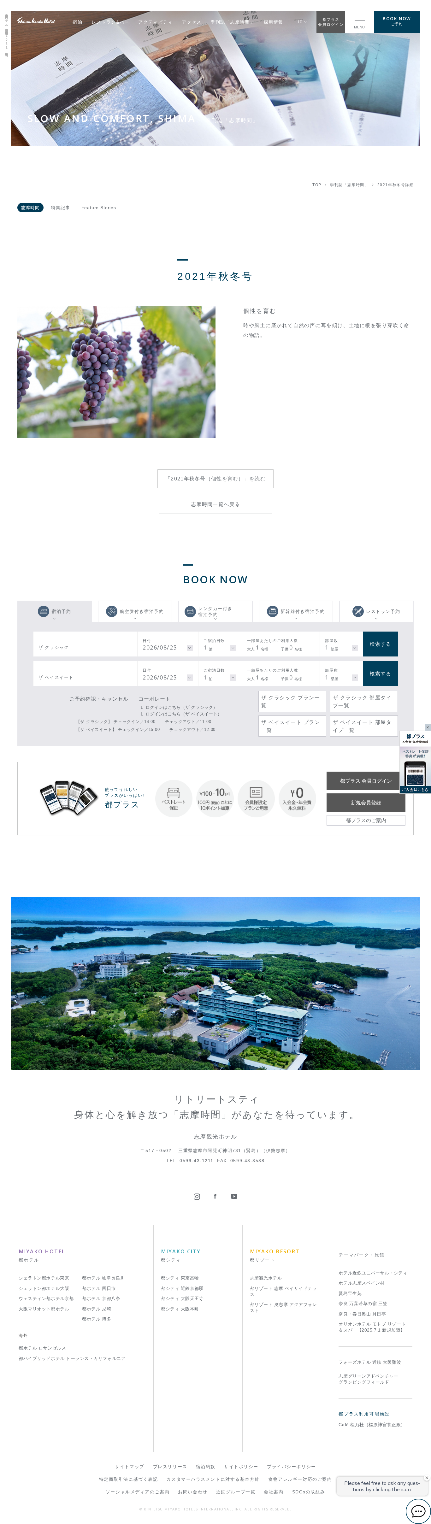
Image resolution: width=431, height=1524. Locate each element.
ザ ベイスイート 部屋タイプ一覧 (362, 726)
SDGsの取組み (308, 1492)
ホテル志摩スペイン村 (361, 1283)
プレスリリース (170, 1466)
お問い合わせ (192, 1492)
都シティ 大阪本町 (180, 1309)
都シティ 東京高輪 (180, 1278)
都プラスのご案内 (366, 820)
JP (300, 22)
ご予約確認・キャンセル (98, 699)
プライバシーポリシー (291, 1466)
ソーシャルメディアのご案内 (137, 1492)
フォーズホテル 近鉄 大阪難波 (370, 1362)
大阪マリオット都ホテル (44, 1309)
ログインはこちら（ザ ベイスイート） (183, 713)
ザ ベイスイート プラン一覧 (290, 726)
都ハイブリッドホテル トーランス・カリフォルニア (72, 1358)
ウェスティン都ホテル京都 (46, 1298)
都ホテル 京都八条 (101, 1298)
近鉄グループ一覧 (235, 1492)
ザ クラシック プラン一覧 (290, 701)
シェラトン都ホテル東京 (44, 1278)
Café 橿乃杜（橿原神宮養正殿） (372, 1424)
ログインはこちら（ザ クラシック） (181, 707)
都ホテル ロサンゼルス (42, 1348)
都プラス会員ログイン (331, 21)
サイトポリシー (241, 1466)
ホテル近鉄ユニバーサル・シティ (373, 1273)
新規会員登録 (366, 802)
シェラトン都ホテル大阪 (44, 1288)
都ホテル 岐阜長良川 (103, 1278)
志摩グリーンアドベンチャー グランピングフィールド (368, 1379)
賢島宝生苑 (350, 1293)
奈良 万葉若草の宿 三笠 (363, 1303)
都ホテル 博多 (96, 1319)
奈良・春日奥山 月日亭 (362, 1314)
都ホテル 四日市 (98, 1288)
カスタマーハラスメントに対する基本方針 (213, 1479)
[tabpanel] (116, 372)
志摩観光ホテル (266, 1278)
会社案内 (273, 1492)
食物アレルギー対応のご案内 (300, 1479)
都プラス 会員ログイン (366, 781)
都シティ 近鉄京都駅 (182, 1288)
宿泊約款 (206, 1466)
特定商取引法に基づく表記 (128, 1479)
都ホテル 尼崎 (96, 1309)
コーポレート (155, 699)
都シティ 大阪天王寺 (182, 1298)
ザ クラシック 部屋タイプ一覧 (362, 701)
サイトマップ (129, 1466)
